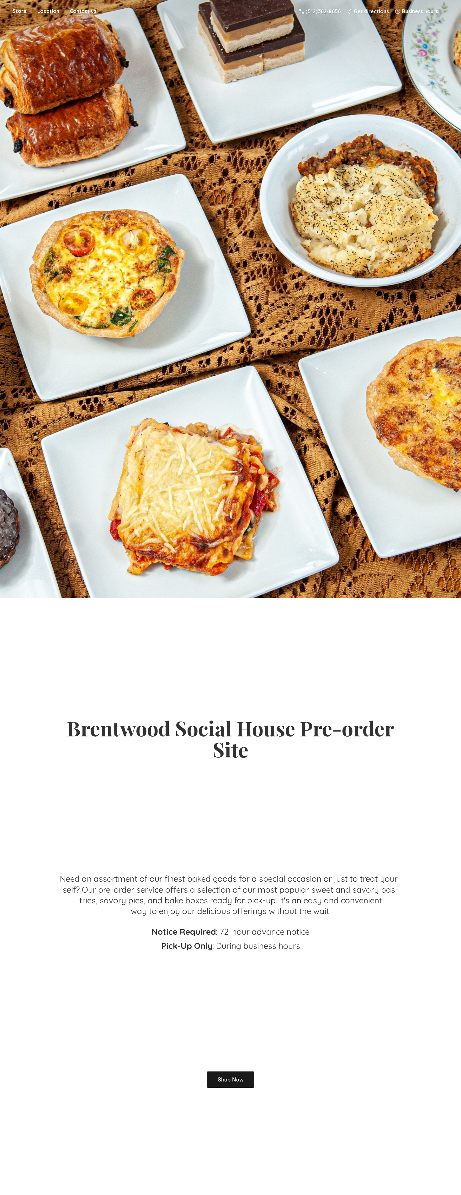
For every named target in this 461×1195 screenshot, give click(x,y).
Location (48, 11)
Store (20, 11)
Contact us (83, 11)
